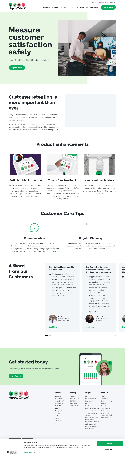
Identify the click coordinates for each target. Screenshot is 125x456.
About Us (83, 7)
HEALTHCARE (74, 398)
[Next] (114, 336)
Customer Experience (92, 421)
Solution (45, 7)
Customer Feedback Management (91, 427)
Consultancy (105, 406)
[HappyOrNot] (19, 399)
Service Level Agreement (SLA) (106, 414)
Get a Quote (108, 7)
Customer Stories (90, 398)
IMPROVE (57, 408)
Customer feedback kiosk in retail (91, 418)
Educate (57, 413)
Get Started (94, 7)
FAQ (55, 423)
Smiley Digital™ (59, 401)
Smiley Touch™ (59, 398)
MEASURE (57, 396)
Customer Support (102, 2)
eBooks (87, 403)
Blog (86, 396)
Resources (88, 401)
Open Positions (105, 408)
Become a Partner (106, 401)
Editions (55, 7)
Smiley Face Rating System (91, 414)
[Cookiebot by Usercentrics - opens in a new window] (12, 452)
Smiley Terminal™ (60, 403)
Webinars (88, 406)
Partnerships (105, 403)
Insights (73, 7)
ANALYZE (57, 406)
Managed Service (59, 411)
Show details (28, 452)
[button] (58, 327)
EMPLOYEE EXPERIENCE (74, 404)
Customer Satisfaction (92, 408)
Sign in (94, 2)
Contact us (104, 398)
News (103, 396)
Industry (64, 7)
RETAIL (72, 396)
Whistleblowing (106, 417)
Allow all (109, 443)
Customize (108, 449)
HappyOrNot (17, 6)
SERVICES (73, 401)
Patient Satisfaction (91, 424)
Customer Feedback (91, 411)
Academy (57, 416)
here (54, 251)
